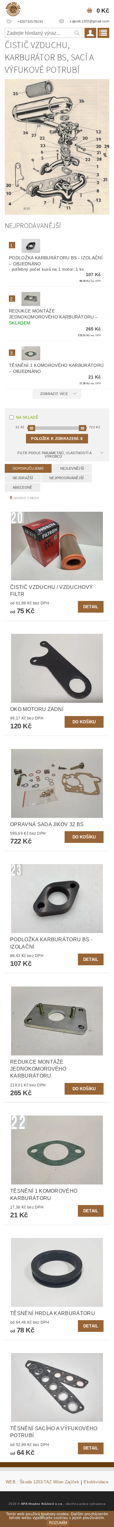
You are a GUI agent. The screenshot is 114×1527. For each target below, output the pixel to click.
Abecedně (22, 487)
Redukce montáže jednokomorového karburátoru (53, 316)
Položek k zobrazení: (57, 438)
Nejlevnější (72, 468)
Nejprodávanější (66, 478)
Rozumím (58, 1523)
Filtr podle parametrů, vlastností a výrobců (54, 454)
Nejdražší (23, 478)
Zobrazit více (54, 394)
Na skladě (27, 417)
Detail (90, 606)
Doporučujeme (28, 468)
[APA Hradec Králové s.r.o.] (13, 8)
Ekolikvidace (96, 1482)
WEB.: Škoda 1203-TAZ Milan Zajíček (42, 1482)
